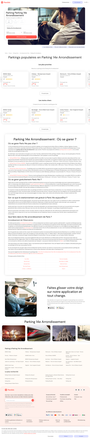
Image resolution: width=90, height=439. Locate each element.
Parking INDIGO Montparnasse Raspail (19, 175)
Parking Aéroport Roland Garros (11, 383)
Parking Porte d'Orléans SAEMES (17, 163)
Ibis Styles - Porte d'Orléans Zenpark (53, 359)
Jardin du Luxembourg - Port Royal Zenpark (14, 361)
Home (6, 53)
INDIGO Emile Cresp (9, 365)
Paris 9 (63, 268)
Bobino (62, 241)
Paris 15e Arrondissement (44, 252)
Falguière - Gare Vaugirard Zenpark (32, 365)
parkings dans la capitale (66, 149)
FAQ (75, 399)
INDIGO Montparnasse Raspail (31, 359)
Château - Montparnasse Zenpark (32, 351)
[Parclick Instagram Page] (76, 390)
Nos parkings (49, 401)
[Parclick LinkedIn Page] (79, 390)
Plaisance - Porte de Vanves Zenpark (53, 361)
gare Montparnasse (28, 227)
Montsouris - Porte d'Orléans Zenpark (54, 351)
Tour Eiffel (27, 259)
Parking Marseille (49, 381)
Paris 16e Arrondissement (57, 252)
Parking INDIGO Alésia (15, 158)
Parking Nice (7, 381)
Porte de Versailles (63, 259)
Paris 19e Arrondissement (22, 253)
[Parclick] (5, 2)
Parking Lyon (68, 381)
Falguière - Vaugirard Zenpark (72, 359)
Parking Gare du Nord (9, 378)
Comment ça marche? (51, 399)
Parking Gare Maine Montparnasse (18, 168)
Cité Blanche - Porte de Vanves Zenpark (54, 365)
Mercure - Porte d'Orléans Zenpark (32, 361)
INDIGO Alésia (8, 351)
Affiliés (61, 401)
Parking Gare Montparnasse (31, 378)
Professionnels (63, 397)
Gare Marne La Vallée (63, 261)
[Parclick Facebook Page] (81, 390)
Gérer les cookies (58, 420)
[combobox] (22, 28)
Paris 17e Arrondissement (70, 252)
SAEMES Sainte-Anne (29, 355)
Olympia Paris (27, 263)
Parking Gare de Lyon (70, 375)
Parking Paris (15, 53)
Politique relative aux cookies (30, 433)
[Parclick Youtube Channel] (84, 390)
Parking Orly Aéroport (29, 375)
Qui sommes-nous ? (51, 397)
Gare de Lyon (27, 261)
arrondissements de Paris (26, 223)
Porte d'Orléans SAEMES (51, 355)
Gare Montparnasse (63, 266)
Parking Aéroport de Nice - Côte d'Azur (54, 378)
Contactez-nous (78, 397)
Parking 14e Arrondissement (36, 53)
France (10, 53)
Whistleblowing (81, 420)
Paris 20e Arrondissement (36, 253)
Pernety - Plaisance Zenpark (11, 355)
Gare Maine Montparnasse (10, 359)
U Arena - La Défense (26, 268)
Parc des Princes (26, 266)
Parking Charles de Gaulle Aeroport (12, 375)
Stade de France (63, 263)
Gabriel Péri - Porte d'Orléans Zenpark (74, 365)
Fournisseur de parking (65, 399)
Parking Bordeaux (29, 381)
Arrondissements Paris (24, 53)
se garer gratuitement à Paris (37, 184)
